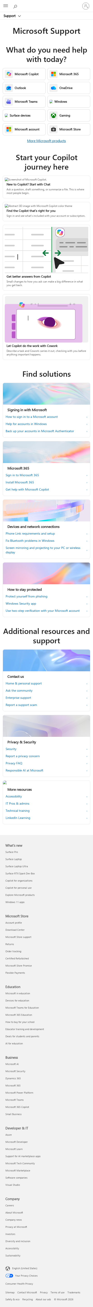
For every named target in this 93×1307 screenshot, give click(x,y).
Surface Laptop (13, 859)
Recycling (27, 1299)
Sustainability (12, 1255)
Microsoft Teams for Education (22, 1007)
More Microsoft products (46, 140)
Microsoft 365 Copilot (17, 1107)
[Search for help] (16, 5)
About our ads (43, 1299)
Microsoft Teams (14, 1099)
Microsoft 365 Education (18, 1014)
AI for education (14, 1043)
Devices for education (17, 1000)
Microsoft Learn (14, 1149)
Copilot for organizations (19, 880)
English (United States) (24, 1268)
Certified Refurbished (17, 958)
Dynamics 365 (13, 1078)
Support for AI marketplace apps (23, 1156)
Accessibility (12, 1248)
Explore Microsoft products (20, 895)
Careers (9, 1205)
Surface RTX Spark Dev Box (20, 873)
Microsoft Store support (18, 937)
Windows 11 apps (15, 902)
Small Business (13, 1114)
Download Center (15, 929)
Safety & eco (12, 1299)
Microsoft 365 (13, 1085)
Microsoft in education (17, 993)
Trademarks (73, 1292)
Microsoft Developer (16, 1141)
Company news (13, 1219)
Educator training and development (24, 1029)
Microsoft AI (12, 1064)
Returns (9, 944)
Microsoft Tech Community (20, 1163)
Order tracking (13, 951)
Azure (8, 1134)
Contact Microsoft (27, 1292)
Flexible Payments (15, 972)
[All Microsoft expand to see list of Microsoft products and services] (5, 6)
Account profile (13, 922)
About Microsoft (14, 1212)
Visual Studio (12, 1184)
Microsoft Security (15, 1071)
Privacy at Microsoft (16, 1226)
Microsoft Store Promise (18, 965)
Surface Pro (11, 852)
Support (10, 15)
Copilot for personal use (18, 887)
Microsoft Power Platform (19, 1092)
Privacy (44, 1292)
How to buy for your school (20, 1022)
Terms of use (58, 1292)
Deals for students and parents (22, 1036)
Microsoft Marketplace (17, 1170)
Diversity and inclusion (17, 1241)
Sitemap (9, 1292)
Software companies (16, 1177)
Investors (10, 1234)
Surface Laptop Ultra (16, 866)
